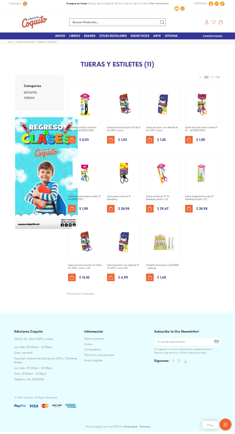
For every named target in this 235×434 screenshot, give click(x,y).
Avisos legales (93, 360)
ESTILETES (30, 92)
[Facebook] (173, 361)
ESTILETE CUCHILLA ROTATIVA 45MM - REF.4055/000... (82, 129)
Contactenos (92, 349)
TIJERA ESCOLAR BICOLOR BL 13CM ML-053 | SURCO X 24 (85, 267)
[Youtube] (185, 361)
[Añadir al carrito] (72, 140)
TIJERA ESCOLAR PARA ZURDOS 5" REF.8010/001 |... (84, 198)
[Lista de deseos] (214, 22)
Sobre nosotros (94, 338)
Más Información (159, 3)
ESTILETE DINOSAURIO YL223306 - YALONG (162, 267)
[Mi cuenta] (207, 22)
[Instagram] (179, 361)
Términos (145, 426)
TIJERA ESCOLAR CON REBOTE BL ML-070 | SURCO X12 (123, 267)
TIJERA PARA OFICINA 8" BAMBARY (119, 198)
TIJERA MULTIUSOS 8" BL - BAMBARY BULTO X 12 (158, 198)
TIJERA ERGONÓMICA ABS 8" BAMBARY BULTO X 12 (199, 198)
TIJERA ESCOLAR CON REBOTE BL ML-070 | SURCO (162, 129)
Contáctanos (212, 36)
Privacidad (130, 426)
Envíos (88, 344)
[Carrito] (221, 22)
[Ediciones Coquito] (35, 22)
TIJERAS (29, 98)
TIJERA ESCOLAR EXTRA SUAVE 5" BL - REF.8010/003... (201, 129)
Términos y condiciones (99, 355)
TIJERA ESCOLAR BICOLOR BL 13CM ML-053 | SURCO (124, 129)
